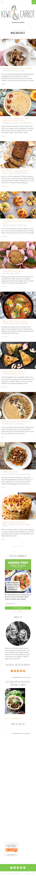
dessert (15, 68)
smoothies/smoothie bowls (16, 120)
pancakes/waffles (15, 522)
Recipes (29, 68)
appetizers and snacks (22, 118)
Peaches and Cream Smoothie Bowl (17, 123)
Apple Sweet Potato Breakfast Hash (16, 474)
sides (27, 170)
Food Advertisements (16, 677)
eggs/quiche (27, 221)
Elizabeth (5, 186)
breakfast (10, 68)
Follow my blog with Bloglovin (13, 718)
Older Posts (17, 546)
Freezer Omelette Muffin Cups (15, 225)
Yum (6, 728)
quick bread (17, 170)
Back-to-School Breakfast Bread (15, 173)
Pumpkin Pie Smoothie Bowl (14, 424)
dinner (11, 321)
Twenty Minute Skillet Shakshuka (15, 323)
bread (4, 68)
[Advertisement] (18, 762)
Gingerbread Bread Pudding (13, 71)
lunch (19, 371)
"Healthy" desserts (8, 118)
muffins (15, 271)
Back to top (30, 873)
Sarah (4, 84)
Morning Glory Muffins (11, 273)
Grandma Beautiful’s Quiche (13, 374)
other (20, 68)
